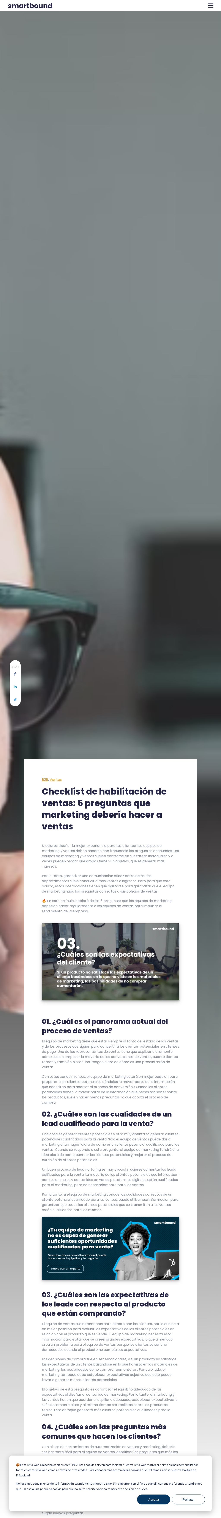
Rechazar (188, 1499)
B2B (45, 779)
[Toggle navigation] (210, 5)
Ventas (56, 779)
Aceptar (153, 1499)
